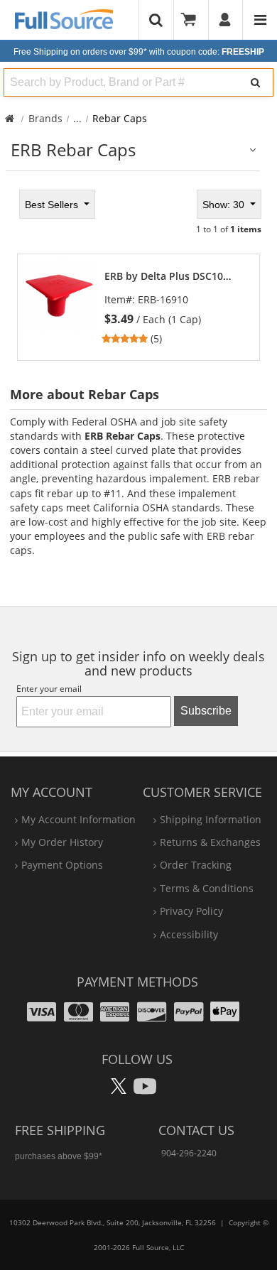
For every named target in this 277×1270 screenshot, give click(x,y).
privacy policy (191, 911)
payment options (62, 865)
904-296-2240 (189, 1153)
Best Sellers (53, 204)
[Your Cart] (193, 20)
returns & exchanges (210, 842)
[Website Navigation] (260, 20)
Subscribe (206, 711)
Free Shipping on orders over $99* (138, 52)
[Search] (255, 82)
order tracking (196, 865)
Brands (45, 118)
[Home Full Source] (9, 118)
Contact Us (196, 1130)
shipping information (210, 819)
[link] (175, 308)
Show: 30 (224, 204)
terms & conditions (207, 888)
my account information (78, 819)
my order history (62, 842)
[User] (225, 20)
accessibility (189, 934)
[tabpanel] (138, 273)
